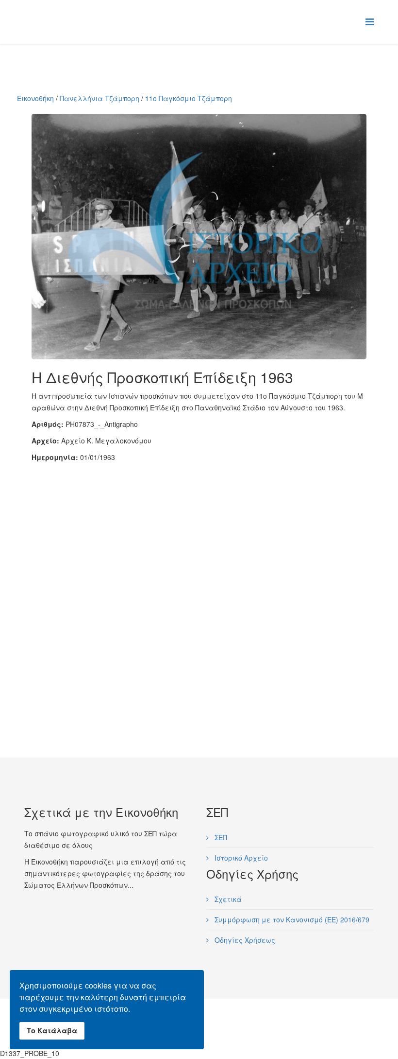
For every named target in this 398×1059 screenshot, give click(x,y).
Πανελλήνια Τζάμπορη (99, 98)
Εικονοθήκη (35, 98)
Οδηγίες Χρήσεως (244, 940)
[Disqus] (199, 584)
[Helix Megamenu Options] (369, 21)
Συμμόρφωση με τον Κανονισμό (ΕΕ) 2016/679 (291, 919)
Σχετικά (227, 899)
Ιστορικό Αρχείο (240, 858)
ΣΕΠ (220, 837)
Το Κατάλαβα (52, 1030)
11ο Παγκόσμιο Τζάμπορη (188, 98)
